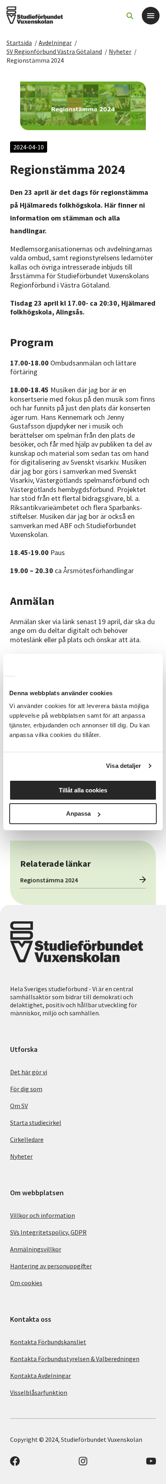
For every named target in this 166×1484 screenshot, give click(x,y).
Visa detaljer (123, 765)
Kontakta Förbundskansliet (48, 1342)
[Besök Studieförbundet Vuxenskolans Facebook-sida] (15, 1464)
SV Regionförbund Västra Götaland (54, 51)
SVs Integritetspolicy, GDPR (48, 1232)
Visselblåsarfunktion (38, 1392)
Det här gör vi (28, 1072)
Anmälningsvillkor (35, 1249)
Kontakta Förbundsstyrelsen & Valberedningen (74, 1359)
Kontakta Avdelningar (40, 1376)
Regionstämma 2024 (35, 60)
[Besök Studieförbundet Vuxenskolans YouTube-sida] (151, 1464)
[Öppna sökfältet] (130, 15)
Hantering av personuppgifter (51, 1266)
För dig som (26, 1089)
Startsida (19, 43)
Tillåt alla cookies (83, 790)
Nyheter (120, 51)
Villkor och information (42, 1215)
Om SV (19, 1106)
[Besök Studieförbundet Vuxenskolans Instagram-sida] (83, 1464)
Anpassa (78, 813)
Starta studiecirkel (35, 1123)
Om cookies (26, 1283)
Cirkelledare (27, 1139)
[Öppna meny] (151, 15)
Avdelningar (55, 43)
